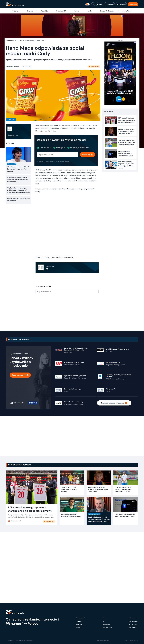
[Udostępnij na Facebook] (27, 66)
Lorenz (39, 257)
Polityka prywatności (103, 640)
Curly (47, 257)
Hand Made (56, 257)
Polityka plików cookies (131, 640)
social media (68, 257)
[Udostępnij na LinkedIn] (30, 66)
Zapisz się (86, 154)
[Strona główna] (15, 4)
